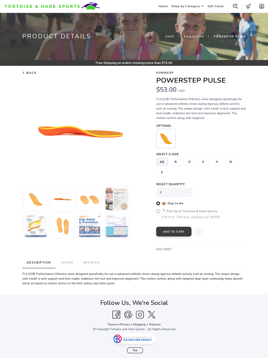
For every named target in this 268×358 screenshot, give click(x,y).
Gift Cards (216, 6)
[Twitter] (152, 315)
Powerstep (194, 36)
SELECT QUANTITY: (170, 184)
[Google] (128, 315)
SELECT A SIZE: (167, 154)
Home (163, 6)
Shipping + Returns (147, 324)
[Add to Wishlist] (198, 231)
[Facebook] (116, 315)
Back (31, 73)
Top (135, 350)
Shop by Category (185, 6)
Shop (170, 36)
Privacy (125, 324)
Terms (112, 324)
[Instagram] (140, 315)
